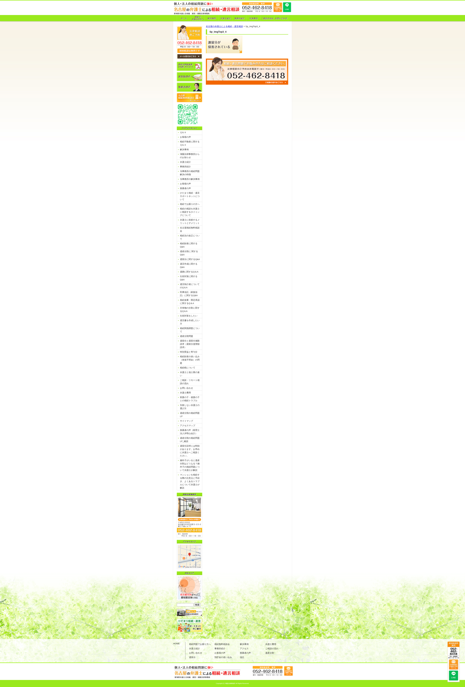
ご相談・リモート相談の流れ (190, 382)
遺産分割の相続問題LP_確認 (190, 440)
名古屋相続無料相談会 (190, 229)
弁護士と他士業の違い (190, 374)
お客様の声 (185, 137)
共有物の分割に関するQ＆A (190, 309)
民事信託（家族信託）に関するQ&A (189, 294)
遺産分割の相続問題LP (190, 415)
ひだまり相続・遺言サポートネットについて (190, 196)
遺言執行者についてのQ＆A (190, 286)
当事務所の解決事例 (190, 179)
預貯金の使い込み (223, 657)
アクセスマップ (187, 425)
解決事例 (184, 149)
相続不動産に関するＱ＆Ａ (190, 143)
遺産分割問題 (186, 336)
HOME (176, 643)
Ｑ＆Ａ (183, 132)
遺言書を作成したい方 (190, 322)
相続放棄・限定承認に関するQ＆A (190, 302)
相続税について (187, 367)
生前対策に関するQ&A (188, 278)
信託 (242, 657)
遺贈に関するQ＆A (189, 272)
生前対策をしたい (188, 316)
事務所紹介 (185, 166)
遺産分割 (269, 653)
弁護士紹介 (185, 162)
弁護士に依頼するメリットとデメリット (190, 221)
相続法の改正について (190, 237)
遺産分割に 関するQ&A (189, 253)
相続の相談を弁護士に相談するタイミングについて (190, 211)
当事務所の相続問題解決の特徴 (190, 173)
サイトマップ (186, 421)
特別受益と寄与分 (188, 352)
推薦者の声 (185, 188)
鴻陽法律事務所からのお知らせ (190, 156)
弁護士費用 (185, 392)
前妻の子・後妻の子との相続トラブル (190, 399)
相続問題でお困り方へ (200, 644)
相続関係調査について (190, 330)
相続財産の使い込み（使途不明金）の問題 (190, 359)
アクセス (244, 648)
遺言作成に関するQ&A (188, 265)
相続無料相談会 (222, 644)
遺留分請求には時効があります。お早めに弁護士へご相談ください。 (190, 451)
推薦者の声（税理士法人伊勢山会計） (190, 432)
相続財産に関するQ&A (188, 245)
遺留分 (192, 657)
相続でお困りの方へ (190, 204)
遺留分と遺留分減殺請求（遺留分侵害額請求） (190, 344)
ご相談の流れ (271, 648)
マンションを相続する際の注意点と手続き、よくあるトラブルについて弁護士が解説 (190, 481)
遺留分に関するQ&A (190, 259)
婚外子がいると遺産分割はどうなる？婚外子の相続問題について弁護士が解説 (190, 465)
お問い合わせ (186, 388)
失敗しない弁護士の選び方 (190, 407)
